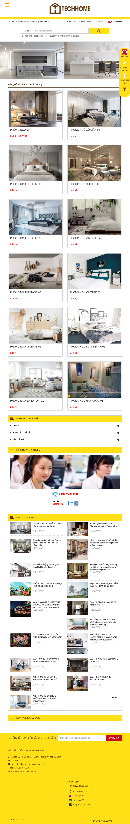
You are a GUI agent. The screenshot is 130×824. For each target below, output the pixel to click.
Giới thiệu (71, 22)
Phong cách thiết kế (21, 432)
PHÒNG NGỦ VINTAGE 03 (25, 292)
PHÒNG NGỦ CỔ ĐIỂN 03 (25, 184)
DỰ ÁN (16, 425)
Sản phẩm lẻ (18, 439)
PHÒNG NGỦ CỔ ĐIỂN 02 (85, 184)
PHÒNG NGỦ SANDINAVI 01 (27, 400)
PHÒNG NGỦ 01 (19, 130)
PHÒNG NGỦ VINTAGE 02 (85, 292)
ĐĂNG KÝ (114, 738)
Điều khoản (86, 22)
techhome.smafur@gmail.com (31, 764)
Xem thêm (115, 697)
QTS (21, 819)
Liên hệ (99, 22)
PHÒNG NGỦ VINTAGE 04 (85, 238)
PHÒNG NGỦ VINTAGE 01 (25, 346)
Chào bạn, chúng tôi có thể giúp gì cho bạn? (28, 22)
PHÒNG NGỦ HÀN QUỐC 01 (86, 400)
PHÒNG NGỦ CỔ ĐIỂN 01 (25, 238)
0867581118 (116, 22)
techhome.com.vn (28, 771)
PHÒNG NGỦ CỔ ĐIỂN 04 (85, 130)
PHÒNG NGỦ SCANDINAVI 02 (87, 346)
